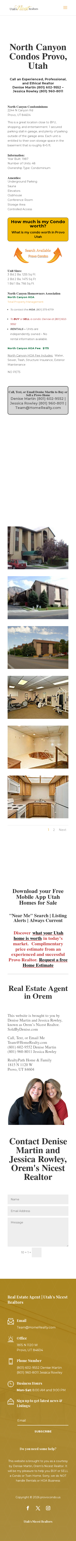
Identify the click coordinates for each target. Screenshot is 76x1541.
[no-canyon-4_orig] (38, 818)
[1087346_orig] (38, 619)
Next (62, 830)
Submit (56, 1252)
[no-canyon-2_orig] (38, 768)
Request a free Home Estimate (45, 962)
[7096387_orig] (38, 669)
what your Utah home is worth (39, 935)
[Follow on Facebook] (28, 1508)
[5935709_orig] (38, 569)
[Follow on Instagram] (48, 1508)
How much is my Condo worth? (38, 224)
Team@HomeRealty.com (36, 1327)
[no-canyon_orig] (38, 719)
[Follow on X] (38, 1508)
